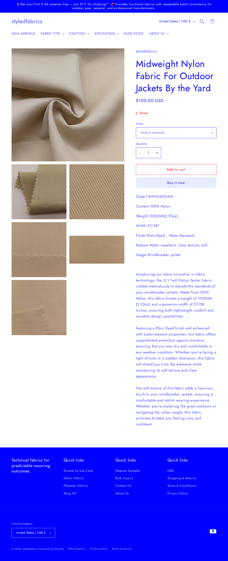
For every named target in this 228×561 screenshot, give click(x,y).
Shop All (70, 493)
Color (140, 124)
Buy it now (176, 182)
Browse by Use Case (78, 470)
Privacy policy (98, 548)
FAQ (170, 470)
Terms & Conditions (181, 485)
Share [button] (143, 113)
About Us (122, 493)
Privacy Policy (177, 493)
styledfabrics (30, 549)
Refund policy (76, 548)
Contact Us (123, 485)
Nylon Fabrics (74, 478)
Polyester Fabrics (76, 485)
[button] (52, 34)
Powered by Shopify (51, 549)
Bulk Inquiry (124, 478)
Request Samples (127, 470)
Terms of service (122, 548)
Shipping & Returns (181, 478)
